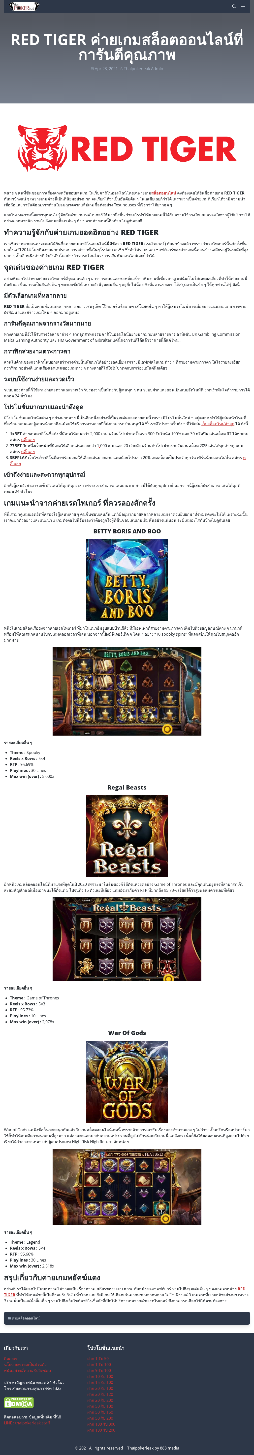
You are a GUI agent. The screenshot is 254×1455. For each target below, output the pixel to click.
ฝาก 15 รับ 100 (100, 1382)
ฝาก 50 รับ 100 (100, 1406)
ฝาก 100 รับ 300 (101, 1424)
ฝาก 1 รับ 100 (99, 1364)
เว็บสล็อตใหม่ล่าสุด (217, 423)
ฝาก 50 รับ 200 (100, 1418)
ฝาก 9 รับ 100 (99, 1370)
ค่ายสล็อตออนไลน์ (26, 1318)
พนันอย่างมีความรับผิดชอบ (27, 1370)
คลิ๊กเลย (28, 439)
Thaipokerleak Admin (143, 68)
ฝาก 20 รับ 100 (100, 1388)
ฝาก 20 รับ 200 (100, 1400)
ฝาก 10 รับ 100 (100, 1376)
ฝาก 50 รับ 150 (100, 1412)
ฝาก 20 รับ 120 (100, 1394)
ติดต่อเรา (12, 1358)
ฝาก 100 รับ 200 (101, 1430)
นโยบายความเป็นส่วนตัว (25, 1364)
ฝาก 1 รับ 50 (98, 1358)
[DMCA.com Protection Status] (43, 1402)
